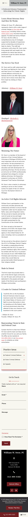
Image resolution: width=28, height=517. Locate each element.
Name (4, 386)
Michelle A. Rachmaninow (10, 119)
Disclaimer (5, 433)
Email (4, 395)
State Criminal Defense (12, 360)
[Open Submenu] (24, 355)
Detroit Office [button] (14, 484)
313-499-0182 (6, 338)
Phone (4, 403)
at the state (16, 29)
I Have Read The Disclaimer (13, 437)
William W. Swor (16, 88)
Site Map (10, 501)
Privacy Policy (17, 501)
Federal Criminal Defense (13, 355)
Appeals (7, 364)
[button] (4, 3)
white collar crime (7, 34)
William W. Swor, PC (10, 499)
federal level (5, 31)
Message (5, 412)
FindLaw (21, 502)
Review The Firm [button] (14, 508)
